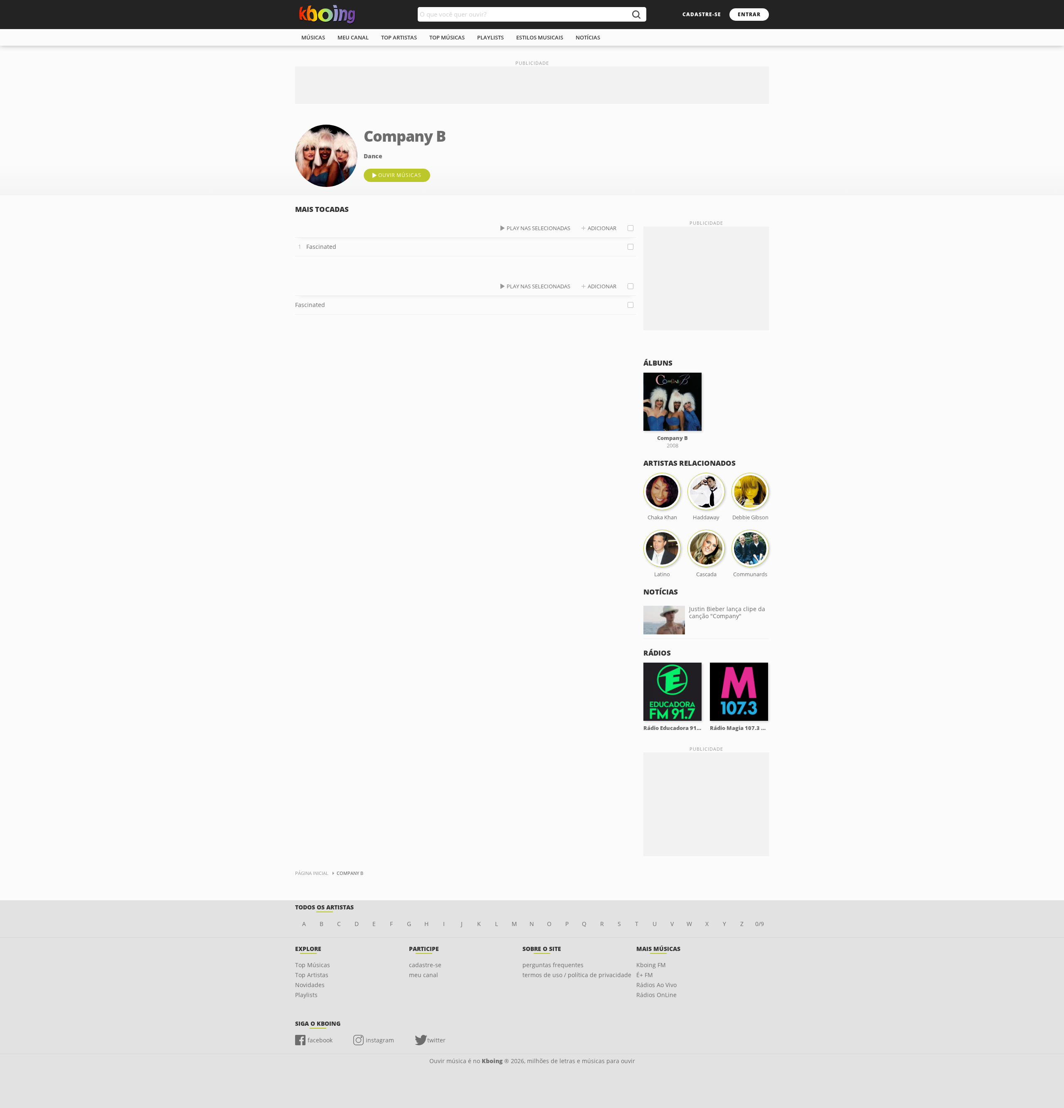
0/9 (759, 924)
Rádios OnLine (656, 995)
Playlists (306, 995)
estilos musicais (539, 37)
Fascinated (321, 247)
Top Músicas (312, 965)
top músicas (447, 37)
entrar (749, 14)
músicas (313, 37)
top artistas (399, 37)
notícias (588, 37)
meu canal (353, 37)
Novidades (310, 985)
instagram (380, 1040)
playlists (490, 37)
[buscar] (636, 14)
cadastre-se (701, 14)
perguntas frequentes (553, 965)
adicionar (602, 228)
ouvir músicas (399, 175)
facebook (320, 1040)
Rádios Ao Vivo (656, 985)
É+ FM (644, 975)
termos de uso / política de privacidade (576, 975)
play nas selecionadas (538, 228)
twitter (436, 1040)
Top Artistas (311, 975)
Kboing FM (651, 965)
